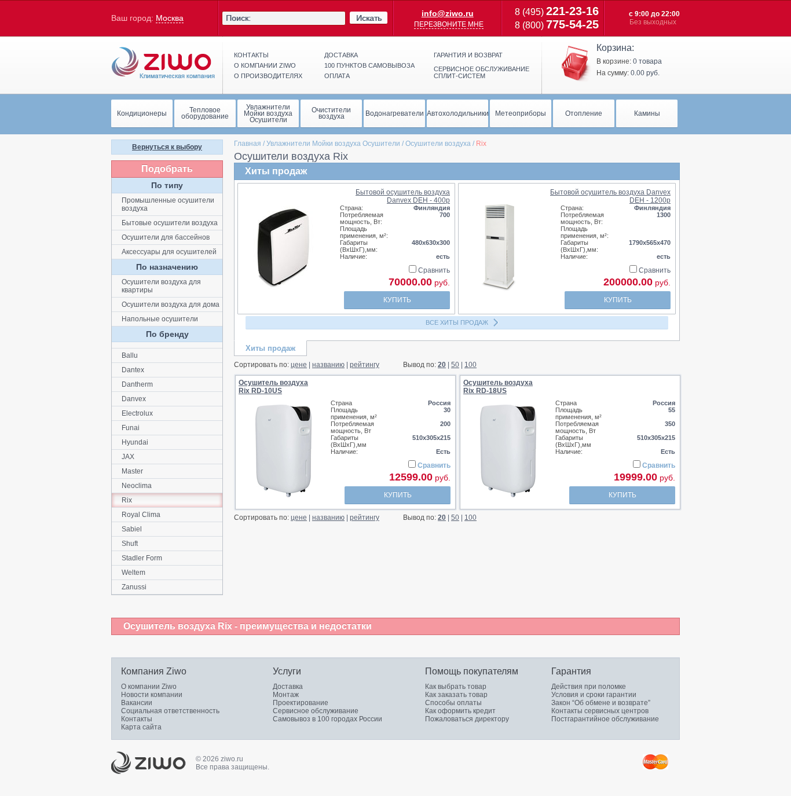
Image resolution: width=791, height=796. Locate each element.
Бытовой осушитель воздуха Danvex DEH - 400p (403, 196)
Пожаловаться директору (467, 719)
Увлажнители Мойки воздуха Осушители (333, 144)
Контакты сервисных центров (600, 711)
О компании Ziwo (149, 687)
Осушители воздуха (438, 144)
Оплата (337, 75)
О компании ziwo (265, 65)
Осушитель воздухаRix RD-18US (498, 387)
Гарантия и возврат (468, 55)
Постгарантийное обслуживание (605, 719)
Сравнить (433, 270)
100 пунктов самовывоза (369, 65)
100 (470, 365)
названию (328, 365)
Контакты (251, 55)
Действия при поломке (588, 687)
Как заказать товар (456, 695)
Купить (397, 300)
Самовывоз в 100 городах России (327, 719)
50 (455, 365)
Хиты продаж (270, 348)
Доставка (341, 55)
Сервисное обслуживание (315, 711)
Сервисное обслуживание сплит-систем (481, 72)
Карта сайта (141, 727)
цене (299, 365)
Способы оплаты (453, 703)
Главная (247, 144)
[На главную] (163, 63)
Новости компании (151, 695)
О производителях (268, 75)
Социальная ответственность (170, 711)
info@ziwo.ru (448, 13)
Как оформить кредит (460, 711)
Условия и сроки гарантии (593, 695)
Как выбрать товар (455, 687)
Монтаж (286, 695)
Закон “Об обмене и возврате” (600, 703)
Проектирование (300, 703)
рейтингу (364, 365)
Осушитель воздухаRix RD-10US (273, 387)
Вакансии (136, 703)
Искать (369, 18)
